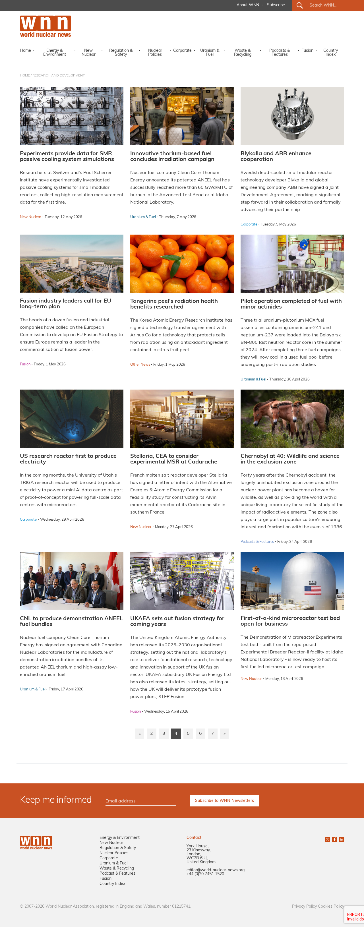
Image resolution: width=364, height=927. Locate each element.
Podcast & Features (117, 874)
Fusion (307, 51)
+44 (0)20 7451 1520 (205, 874)
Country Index (330, 53)
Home (25, 51)
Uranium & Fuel (209, 53)
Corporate (182, 51)
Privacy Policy (304, 907)
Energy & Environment (54, 53)
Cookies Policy (331, 907)
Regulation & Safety (121, 53)
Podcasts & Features (279, 53)
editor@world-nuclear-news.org (216, 870)
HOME (25, 75)
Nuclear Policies (155, 53)
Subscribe (276, 5)
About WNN (248, 5)
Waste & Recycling (242, 53)
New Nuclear (89, 53)
